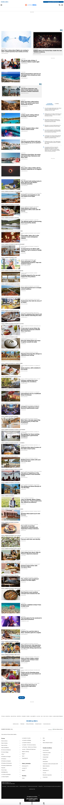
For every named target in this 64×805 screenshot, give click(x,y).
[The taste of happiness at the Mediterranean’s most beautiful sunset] (10, 475)
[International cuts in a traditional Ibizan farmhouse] (10, 396)
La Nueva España (5, 776)
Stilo (44, 738)
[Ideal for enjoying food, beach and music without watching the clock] (10, 317)
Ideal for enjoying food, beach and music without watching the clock (31, 314)
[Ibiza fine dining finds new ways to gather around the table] (10, 343)
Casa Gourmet (46, 750)
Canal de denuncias (46, 723)
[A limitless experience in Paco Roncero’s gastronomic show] (10, 409)
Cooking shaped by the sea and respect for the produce (30, 276)
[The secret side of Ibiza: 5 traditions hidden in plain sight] (10, 64)
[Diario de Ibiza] (32, 721)
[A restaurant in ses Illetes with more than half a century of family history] (10, 250)
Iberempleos (45, 761)
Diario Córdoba (4, 743)
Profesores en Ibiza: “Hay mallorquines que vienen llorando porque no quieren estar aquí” (52, 142)
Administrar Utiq (32, 789)
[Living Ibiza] (31, 5)
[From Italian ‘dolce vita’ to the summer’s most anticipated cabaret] (10, 237)
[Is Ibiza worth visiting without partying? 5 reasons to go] (10, 118)
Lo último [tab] (57, 103)
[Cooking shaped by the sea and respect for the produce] (10, 277)
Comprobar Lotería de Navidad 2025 (50, 763)
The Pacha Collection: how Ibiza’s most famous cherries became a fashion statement (29, 90)
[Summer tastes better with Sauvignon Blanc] (10, 568)
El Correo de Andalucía (6, 749)
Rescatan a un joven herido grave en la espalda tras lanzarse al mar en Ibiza (53, 126)
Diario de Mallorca (5, 747)
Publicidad (22, 723)
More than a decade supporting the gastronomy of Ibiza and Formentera (30, 421)
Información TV (25, 765)
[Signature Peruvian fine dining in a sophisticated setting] (10, 356)
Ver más (22, 697)
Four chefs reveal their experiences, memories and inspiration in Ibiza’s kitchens (30, 527)
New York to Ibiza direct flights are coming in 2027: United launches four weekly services (14, 51)
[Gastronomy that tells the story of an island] (10, 303)
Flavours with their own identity (30, 539)
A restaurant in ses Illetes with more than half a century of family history (31, 250)
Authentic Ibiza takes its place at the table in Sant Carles (31, 448)
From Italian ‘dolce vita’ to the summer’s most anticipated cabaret (30, 237)
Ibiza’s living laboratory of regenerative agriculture (29, 685)
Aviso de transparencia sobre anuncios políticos (52, 786)
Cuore (23, 778)
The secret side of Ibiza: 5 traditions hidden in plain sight (30, 61)
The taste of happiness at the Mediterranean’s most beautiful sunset (30, 474)
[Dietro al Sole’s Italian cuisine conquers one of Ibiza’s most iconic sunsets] (10, 661)
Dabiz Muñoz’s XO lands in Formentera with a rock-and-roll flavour (30, 209)
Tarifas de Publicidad (29, 723)
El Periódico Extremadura (6, 763)
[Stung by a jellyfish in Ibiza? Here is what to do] (10, 608)
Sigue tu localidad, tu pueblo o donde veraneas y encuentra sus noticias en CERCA (32, 799)
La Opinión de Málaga (26, 740)
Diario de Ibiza (4, 745)
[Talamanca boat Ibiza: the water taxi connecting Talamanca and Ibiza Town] (10, 158)
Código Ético (40, 786)
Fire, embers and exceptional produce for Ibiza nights (30, 579)
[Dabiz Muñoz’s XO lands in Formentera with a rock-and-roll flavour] (10, 211)
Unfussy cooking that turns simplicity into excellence (29, 381)
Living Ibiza (3, 48)
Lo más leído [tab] (49, 103)
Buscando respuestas (47, 774)
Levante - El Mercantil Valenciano (29, 749)
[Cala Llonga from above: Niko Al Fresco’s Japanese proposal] (10, 555)
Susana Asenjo (24, 317)
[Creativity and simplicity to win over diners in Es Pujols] (10, 197)
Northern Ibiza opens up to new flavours (30, 514)
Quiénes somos (15, 723)
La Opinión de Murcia (26, 742)
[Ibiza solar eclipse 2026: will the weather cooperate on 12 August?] (10, 171)
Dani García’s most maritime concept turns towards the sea (30, 592)
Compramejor (45, 757)
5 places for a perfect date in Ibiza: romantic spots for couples (31, 631)
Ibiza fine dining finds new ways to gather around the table (30, 341)
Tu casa (44, 772)
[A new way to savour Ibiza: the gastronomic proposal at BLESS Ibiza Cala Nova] (10, 330)
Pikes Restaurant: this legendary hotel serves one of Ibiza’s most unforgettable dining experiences (31, 646)
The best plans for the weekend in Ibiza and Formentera (31, 618)
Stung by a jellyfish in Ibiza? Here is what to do (31, 605)
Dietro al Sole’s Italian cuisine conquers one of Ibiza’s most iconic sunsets (30, 660)
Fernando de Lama (25, 621)
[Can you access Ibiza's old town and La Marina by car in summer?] (10, 144)
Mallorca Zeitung (25, 751)
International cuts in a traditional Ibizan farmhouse (31, 394)
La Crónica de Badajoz (6, 774)
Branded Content (38, 723)
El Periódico (3, 758)
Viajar (44, 740)
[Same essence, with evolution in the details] (10, 370)
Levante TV (24, 768)
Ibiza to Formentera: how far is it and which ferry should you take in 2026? (31, 75)
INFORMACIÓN (4, 772)
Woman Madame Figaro (47, 742)
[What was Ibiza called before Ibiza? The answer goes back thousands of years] (10, 105)
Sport (23, 756)
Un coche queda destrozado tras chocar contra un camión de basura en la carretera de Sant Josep (53, 109)
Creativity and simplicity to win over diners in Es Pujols (30, 195)
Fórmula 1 (45, 759)
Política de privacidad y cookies (12, 786)
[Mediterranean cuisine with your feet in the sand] (10, 462)
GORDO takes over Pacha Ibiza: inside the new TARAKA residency (47, 51)
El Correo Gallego (4, 752)
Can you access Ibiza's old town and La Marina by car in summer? (31, 142)
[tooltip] (32, 798)
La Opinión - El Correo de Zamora (29, 744)
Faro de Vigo (4, 769)
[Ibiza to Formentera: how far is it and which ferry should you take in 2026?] (10, 77)
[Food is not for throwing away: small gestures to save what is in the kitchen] (10, 674)
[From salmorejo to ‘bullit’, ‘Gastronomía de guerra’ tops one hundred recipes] (10, 264)
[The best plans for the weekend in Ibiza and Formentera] (10, 621)
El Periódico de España (6, 761)
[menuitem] (20, 803)
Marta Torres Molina (25, 265)
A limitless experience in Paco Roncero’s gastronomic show (30, 407)
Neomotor (45, 768)
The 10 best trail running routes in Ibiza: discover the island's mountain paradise (31, 182)
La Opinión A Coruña (26, 738)
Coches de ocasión (47, 752)
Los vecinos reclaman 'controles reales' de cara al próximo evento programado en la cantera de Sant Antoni (53, 131)
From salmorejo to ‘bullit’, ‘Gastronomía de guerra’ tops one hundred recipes (31, 262)
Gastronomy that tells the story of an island (31, 301)
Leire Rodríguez (4, 53)
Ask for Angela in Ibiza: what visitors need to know (29, 128)
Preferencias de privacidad (32, 786)
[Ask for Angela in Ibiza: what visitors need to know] (10, 131)
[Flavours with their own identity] (10, 542)
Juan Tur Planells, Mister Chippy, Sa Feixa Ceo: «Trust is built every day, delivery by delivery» (31, 501)
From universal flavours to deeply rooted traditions (31, 288)
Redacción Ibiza (24, 212)
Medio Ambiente (46, 765)
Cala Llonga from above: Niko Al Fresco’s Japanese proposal (30, 553)
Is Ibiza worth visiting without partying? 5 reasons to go (30, 115)
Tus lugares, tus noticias (32, 796)
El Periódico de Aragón (6, 756)
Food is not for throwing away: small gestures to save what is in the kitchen (31, 674)
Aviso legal (4, 786)
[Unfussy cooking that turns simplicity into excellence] (10, 383)
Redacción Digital (37, 53)
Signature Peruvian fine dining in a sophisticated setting (31, 354)
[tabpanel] (53, 130)
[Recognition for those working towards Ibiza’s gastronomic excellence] (10, 436)
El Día (2, 754)
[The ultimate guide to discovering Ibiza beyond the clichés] (10, 224)
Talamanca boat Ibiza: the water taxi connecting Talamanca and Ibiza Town (31, 156)
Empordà (3, 767)
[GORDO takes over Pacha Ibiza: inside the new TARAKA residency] (47, 40)
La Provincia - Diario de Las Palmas (29, 747)
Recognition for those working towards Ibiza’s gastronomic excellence (30, 435)
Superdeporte (25, 758)
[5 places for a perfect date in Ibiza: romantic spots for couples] (10, 634)
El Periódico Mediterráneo (6, 765)
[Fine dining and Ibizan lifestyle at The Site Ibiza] (10, 489)
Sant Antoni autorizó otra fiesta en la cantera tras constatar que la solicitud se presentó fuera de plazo (52, 120)
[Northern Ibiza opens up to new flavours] (10, 515)
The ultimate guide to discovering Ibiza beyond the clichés (31, 222)
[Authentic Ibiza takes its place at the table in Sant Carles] (10, 449)
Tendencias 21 (46, 770)
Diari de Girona (4, 740)
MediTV (23, 770)
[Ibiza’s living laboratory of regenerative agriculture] (10, 687)
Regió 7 (23, 753)
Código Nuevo (46, 754)
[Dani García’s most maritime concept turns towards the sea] (10, 595)
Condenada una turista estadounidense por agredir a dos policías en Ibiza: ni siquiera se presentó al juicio (53, 136)
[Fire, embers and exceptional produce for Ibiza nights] (10, 581)
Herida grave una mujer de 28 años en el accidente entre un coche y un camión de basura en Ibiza (53, 114)
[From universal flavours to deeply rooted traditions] (10, 290)
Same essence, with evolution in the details (30, 368)
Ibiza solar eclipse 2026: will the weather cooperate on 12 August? (31, 168)
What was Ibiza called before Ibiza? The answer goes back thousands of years (30, 103)
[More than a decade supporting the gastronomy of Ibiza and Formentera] (10, 423)
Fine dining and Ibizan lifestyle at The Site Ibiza (31, 486)
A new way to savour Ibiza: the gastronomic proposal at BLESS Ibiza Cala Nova (30, 329)
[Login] (62, 5)
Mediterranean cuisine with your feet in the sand (31, 460)
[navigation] (32, 803)
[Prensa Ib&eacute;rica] (58, 729)
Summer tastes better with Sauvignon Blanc (29, 566)
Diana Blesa (23, 253)
